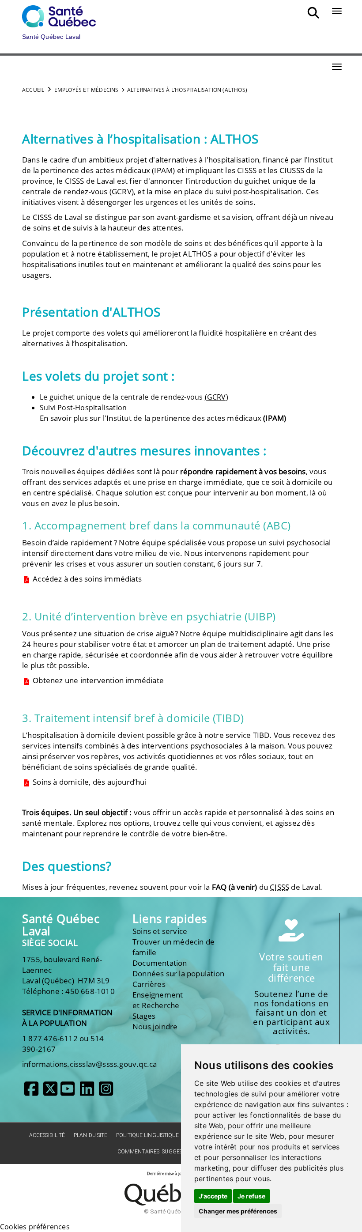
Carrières (149, 984)
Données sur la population (178, 973)
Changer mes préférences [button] (238, 1211)
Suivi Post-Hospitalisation (83, 407)
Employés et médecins (86, 90)
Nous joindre (154, 1026)
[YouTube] (67, 1092)
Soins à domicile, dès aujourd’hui (89, 782)
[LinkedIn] (87, 1092)
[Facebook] (31, 1092)
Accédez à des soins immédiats (86, 579)
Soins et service (159, 931)
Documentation (159, 963)
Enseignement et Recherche (157, 1000)
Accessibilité (47, 1135)
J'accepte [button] (213, 1196)
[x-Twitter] (50, 1092)
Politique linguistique (147, 1135)
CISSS (246, 170)
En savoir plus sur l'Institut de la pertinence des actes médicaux (163, 418)
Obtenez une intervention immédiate (97, 680)
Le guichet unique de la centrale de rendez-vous (134, 397)
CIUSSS (291, 170)
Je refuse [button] (251, 1196)
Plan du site (90, 1135)
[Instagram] (106, 1092)
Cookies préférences (35, 1227)
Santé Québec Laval (60, 925)
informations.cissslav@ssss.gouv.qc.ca (89, 1064)
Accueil (33, 90)
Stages (143, 1016)
